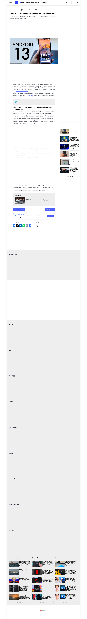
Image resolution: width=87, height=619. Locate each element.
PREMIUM (23, 2)
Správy (17, 9)
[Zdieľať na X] (17, 225)
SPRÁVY (28, 2)
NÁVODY (32, 2)
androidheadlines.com (22, 91)
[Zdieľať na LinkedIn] (20, 225)
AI (40, 2)
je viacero (30, 95)
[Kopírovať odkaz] (30, 225)
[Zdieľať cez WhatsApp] (23, 225)
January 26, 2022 (44, 157)
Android (12, 9)
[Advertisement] (34, 28)
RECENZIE (37, 2)
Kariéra (43, 616)
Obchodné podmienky (13, 616)
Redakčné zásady (33, 616)
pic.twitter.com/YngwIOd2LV (34, 155)
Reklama (39, 616)
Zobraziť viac (70, 176)
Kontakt (47, 616)
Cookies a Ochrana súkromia (24, 616)
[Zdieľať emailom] (27, 225)
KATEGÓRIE (44, 2)
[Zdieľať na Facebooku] (14, 225)
